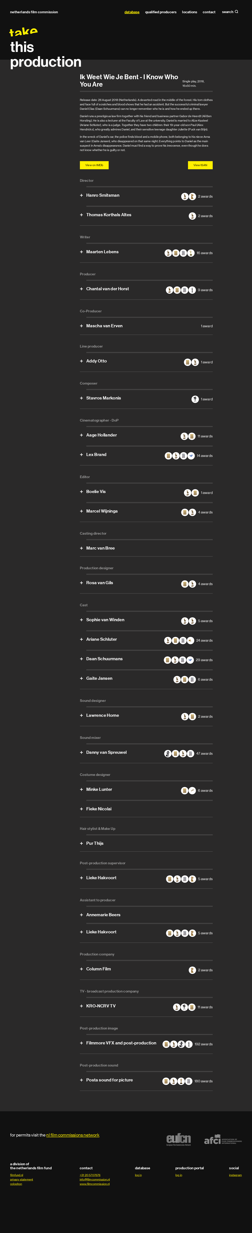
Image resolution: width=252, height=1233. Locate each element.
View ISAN (200, 165)
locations (189, 12)
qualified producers (161, 12)
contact (209, 12)
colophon (16, 1184)
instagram (235, 1175)
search (228, 12)
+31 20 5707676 (90, 1175)
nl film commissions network (72, 1134)
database (132, 12)
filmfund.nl (16, 1175)
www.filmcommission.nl (95, 1184)
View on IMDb (94, 165)
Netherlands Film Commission (34, 12)
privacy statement (21, 1179)
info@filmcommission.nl (95, 1179)
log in (138, 1175)
